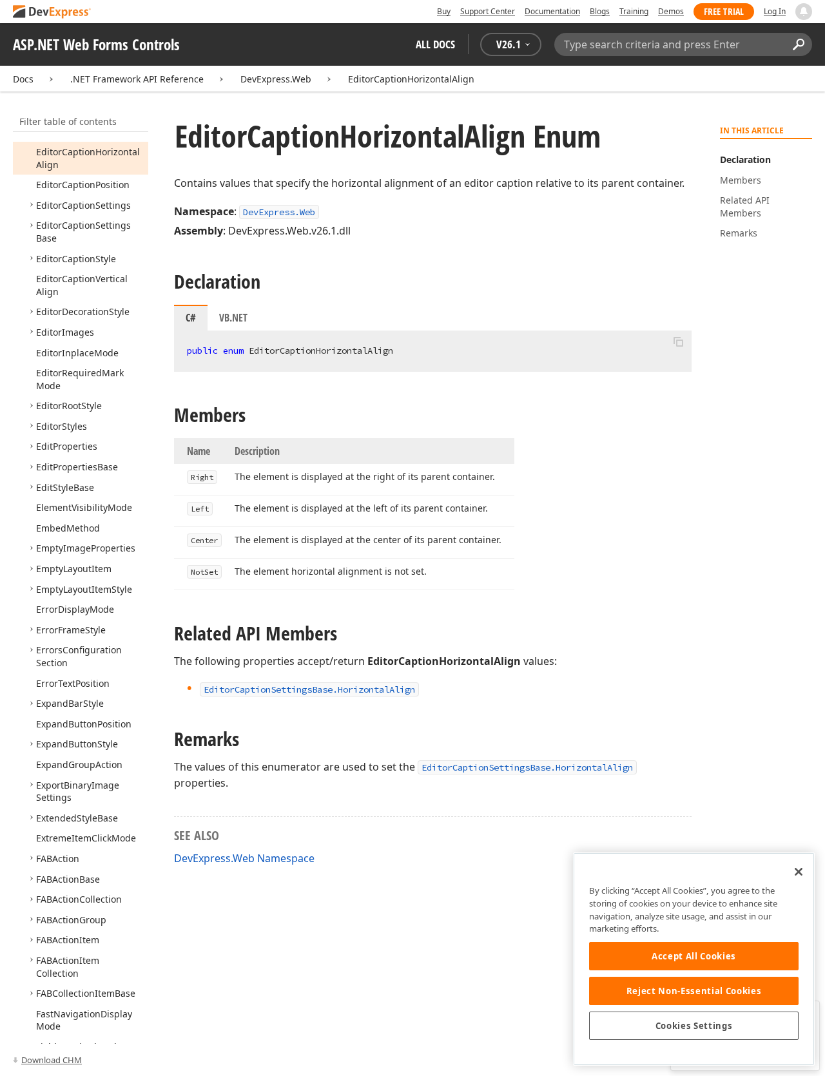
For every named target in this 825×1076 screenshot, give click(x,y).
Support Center (487, 11)
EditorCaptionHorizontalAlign (411, 79)
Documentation (552, 11)
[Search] (798, 44)
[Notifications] (803, 11)
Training (633, 11)
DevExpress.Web (275, 79)
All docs (435, 44)
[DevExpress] (52, 12)
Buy (444, 11)
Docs (23, 79)
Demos (671, 11)
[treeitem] (83, 184)
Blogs (600, 11)
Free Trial (724, 11)
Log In (775, 11)
